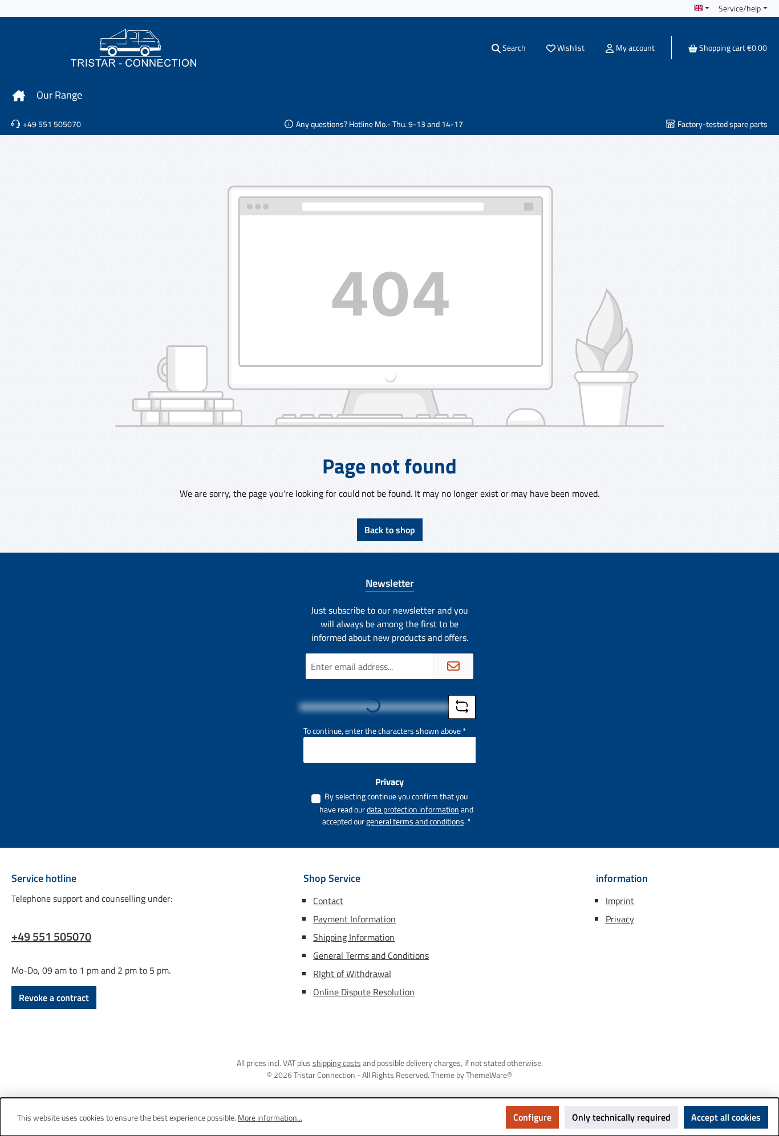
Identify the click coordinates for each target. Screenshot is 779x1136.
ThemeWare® (489, 1075)
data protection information (413, 809)
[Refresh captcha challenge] (462, 707)
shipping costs (337, 1063)
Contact (328, 901)
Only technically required (621, 1117)
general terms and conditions (415, 821)
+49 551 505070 (51, 936)
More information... (270, 1117)
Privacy (620, 919)
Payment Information (354, 919)
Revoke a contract (54, 997)
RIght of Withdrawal (352, 973)
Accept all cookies (726, 1117)
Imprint (620, 901)
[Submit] (453, 666)
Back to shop (389, 530)
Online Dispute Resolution (364, 992)
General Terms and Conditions (371, 955)
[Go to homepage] (133, 47)
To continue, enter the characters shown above (384, 731)
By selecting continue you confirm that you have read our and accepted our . (396, 808)
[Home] (18, 95)
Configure (532, 1117)
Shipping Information (354, 937)
